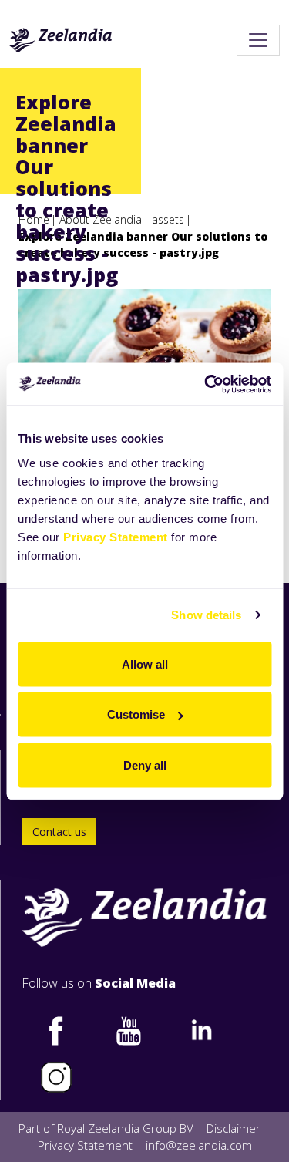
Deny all (144, 764)
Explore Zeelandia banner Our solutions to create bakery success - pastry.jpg (142, 244)
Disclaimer (233, 1128)
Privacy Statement (115, 536)
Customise (136, 714)
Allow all (145, 663)
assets (168, 219)
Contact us (59, 831)
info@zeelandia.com (199, 1145)
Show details (206, 614)
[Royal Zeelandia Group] (61, 40)
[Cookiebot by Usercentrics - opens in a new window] (205, 384)
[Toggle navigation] (258, 40)
